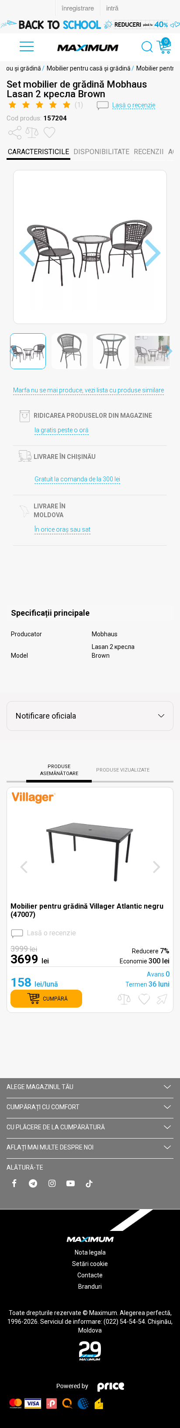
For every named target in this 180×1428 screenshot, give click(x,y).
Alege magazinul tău (40, 1086)
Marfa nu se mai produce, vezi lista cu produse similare (88, 390)
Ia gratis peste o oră (62, 430)
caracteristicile (38, 152)
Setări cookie (90, 1263)
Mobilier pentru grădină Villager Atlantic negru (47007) (86, 910)
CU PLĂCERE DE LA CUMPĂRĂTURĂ (56, 1127)
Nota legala (90, 1252)
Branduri (90, 1286)
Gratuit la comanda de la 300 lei (77, 479)
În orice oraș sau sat (62, 529)
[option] (90, 24)
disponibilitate (101, 152)
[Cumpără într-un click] (161, 998)
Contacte (90, 1275)
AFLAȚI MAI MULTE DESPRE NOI (50, 1147)
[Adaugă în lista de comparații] (124, 999)
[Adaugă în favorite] (144, 999)
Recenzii (149, 152)
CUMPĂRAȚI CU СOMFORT (43, 1107)
